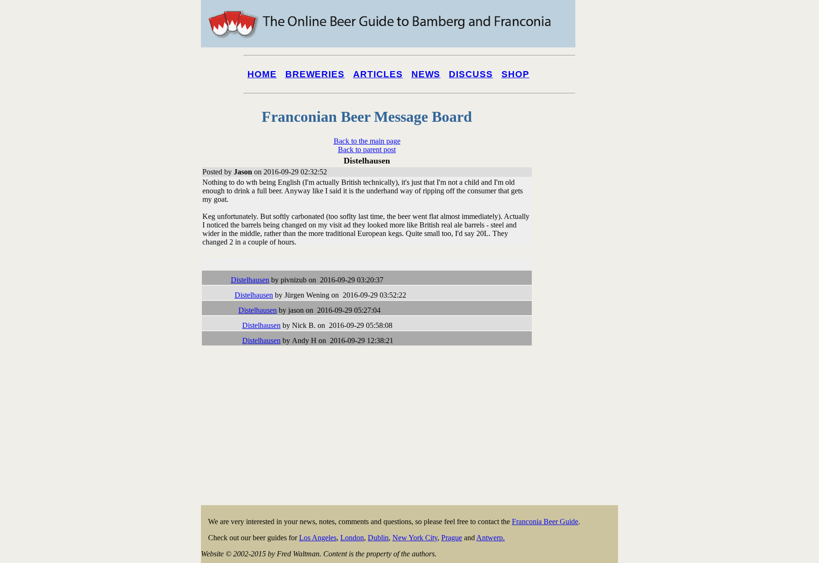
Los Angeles (318, 538)
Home (262, 74)
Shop (515, 74)
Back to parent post (367, 149)
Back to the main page (367, 141)
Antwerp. (490, 538)
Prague (451, 538)
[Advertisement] (580, 361)
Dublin (378, 538)
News (426, 74)
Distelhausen (250, 280)
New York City (414, 538)
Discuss (471, 74)
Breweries (315, 74)
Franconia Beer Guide (545, 522)
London (352, 538)
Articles (378, 74)
